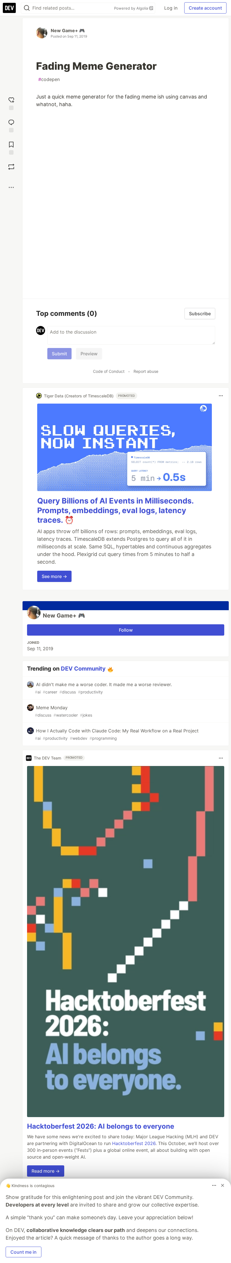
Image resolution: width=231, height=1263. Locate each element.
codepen (49, 79)
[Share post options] (11, 187)
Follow (126, 630)
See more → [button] (54, 576)
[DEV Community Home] (9, 8)
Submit (59, 353)
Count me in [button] (23, 1252)
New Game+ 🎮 (68, 30)
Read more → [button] (46, 1171)
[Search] (26, 8)
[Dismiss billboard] (222, 1185)
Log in (170, 8)
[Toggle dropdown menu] (220, 395)
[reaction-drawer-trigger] (11, 103)
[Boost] (11, 167)
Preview (89, 353)
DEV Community (83, 668)
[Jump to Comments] (11, 125)
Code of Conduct (109, 371)
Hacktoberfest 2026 (134, 1143)
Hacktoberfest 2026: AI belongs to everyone (100, 1126)
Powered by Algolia (131, 8)
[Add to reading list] (11, 147)
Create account (205, 8)
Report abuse (146, 371)
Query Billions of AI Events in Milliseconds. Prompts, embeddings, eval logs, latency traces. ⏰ (115, 510)
